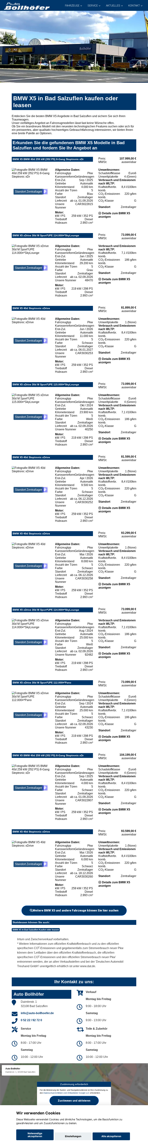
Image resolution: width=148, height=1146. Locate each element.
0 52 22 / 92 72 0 (31, 1020)
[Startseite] (26, 6)
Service (93, 5)
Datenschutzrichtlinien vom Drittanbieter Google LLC (66, 1093)
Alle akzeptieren (111, 1136)
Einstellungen (73, 1136)
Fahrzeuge (72, 5)
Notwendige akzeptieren (35, 1135)
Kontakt (134, 5)
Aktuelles (113, 5)
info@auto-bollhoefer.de (37, 1013)
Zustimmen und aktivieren (74, 1100)
